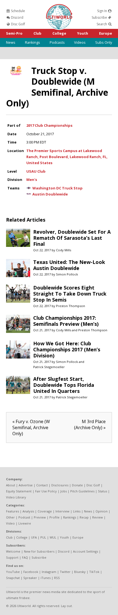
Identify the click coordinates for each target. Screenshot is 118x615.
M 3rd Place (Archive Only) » (90, 424)
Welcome (13, 551)
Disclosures (59, 485)
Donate (77, 485)
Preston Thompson (70, 306)
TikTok (94, 572)
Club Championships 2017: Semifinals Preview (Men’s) (66, 321)
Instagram (49, 572)
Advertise (26, 485)
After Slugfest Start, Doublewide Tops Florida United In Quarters (63, 385)
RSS (57, 578)
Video (10, 523)
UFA (34, 537)
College (59, 33)
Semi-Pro (14, 33)
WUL (53, 537)
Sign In (102, 11)
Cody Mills (63, 250)
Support (12, 557)
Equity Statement (19, 491)
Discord (16, 17)
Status (102, 491)
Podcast (24, 517)
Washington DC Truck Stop (57, 188)
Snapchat (13, 578)
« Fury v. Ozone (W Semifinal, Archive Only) (31, 427)
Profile (54, 517)
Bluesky (80, 572)
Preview (40, 517)
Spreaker (30, 578)
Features (12, 511)
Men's (31, 179)
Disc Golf (17, 24)
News (10, 42)
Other (10, 517)
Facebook (30, 572)
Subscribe (100, 17)
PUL (43, 537)
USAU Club (36, 171)
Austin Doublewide (50, 194)
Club (37, 33)
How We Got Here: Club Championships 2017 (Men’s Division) (66, 349)
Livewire (24, 523)
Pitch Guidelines (82, 491)
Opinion (101, 511)
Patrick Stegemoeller (49, 367)
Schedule (17, 11)
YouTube (13, 572)
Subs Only (103, 42)
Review (97, 517)
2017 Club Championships (49, 125)
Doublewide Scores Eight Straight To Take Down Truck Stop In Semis (69, 293)
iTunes (45, 578)
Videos (80, 42)
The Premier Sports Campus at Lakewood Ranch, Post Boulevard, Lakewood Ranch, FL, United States (67, 156)
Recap (84, 517)
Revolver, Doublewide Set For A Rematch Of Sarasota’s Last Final (72, 237)
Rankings (32, 42)
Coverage (45, 511)
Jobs (63, 491)
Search (102, 24)
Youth (82, 33)
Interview (62, 511)
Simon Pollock (67, 274)
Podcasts (57, 42)
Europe (105, 33)
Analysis (28, 511)
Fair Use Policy (46, 491)
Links (76, 511)
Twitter (65, 572)
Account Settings (85, 551)
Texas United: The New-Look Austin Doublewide (69, 265)
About (10, 485)
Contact (42, 485)
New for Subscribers (39, 551)
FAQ (25, 557)
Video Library (16, 497)
